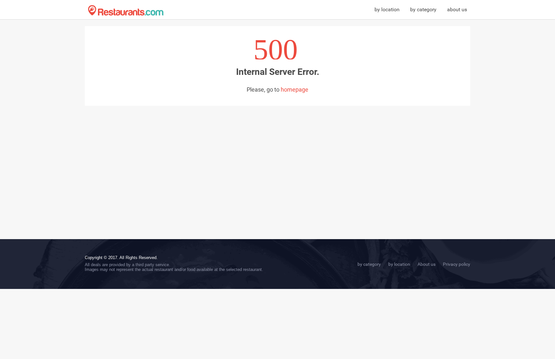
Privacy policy (456, 264)
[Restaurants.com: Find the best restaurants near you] (125, 10)
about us (457, 9)
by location (387, 9)
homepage (294, 89)
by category (423, 9)
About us (427, 264)
